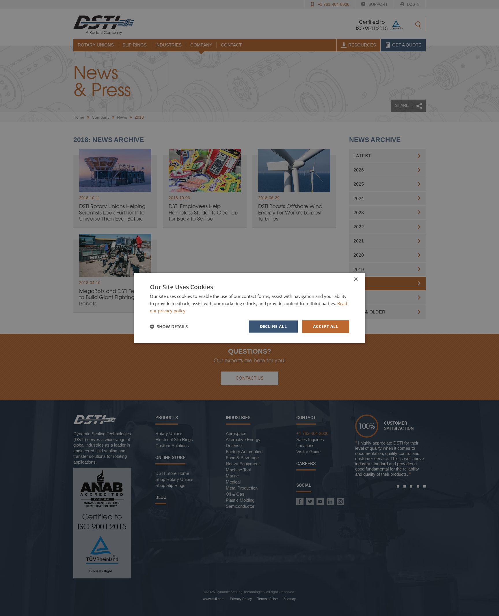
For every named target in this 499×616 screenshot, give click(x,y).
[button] (169, 326)
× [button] (355, 279)
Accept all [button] (325, 326)
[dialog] (249, 308)
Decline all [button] (273, 326)
